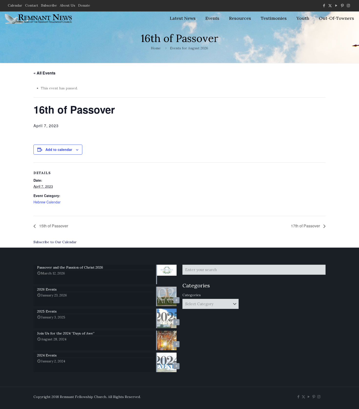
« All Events (44, 73)
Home (156, 48)
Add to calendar (58, 149)
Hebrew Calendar (47, 201)
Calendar (15, 5)
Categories (191, 295)
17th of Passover (306, 226)
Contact (31, 5)
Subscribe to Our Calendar (55, 242)
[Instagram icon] (348, 5)
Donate (84, 5)
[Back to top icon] (335, 399)
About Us (67, 5)
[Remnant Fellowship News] (39, 18)
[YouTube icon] (336, 5)
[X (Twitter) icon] (330, 5)
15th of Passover (53, 226)
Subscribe (49, 5)
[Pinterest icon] (342, 5)
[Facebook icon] (324, 5)
